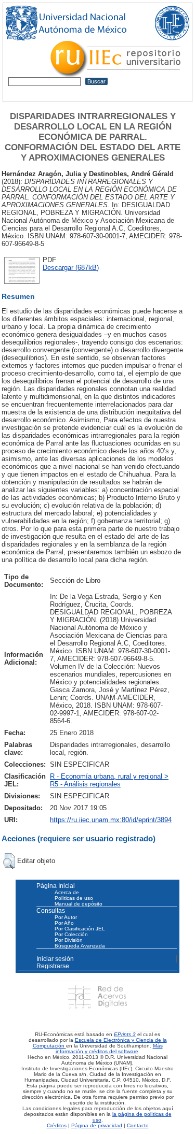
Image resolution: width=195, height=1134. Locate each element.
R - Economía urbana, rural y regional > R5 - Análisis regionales (109, 780)
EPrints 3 (125, 1034)
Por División (69, 940)
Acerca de (67, 892)
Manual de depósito (78, 904)
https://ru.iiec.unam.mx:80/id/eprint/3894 (111, 820)
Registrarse (52, 966)
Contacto (138, 1125)
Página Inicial (55, 885)
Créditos (57, 1125)
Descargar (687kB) (71, 267)
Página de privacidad (96, 1125)
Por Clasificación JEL (80, 928)
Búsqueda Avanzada (80, 946)
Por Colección (71, 934)
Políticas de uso (74, 898)
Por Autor (66, 917)
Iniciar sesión (55, 959)
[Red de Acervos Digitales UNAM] (97, 996)
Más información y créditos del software (109, 1048)
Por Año (64, 923)
